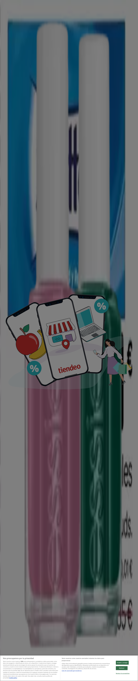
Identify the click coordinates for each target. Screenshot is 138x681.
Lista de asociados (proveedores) (72, 671)
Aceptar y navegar (122, 663)
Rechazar (121, 668)
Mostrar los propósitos (122, 673)
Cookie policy (13, 678)
